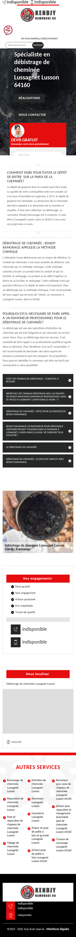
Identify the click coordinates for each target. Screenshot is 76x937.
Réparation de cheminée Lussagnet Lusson (15, 804)
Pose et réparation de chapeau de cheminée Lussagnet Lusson (15, 826)
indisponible (17, 2)
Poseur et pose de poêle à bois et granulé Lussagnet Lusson (40, 835)
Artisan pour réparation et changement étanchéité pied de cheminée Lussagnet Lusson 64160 (63, 819)
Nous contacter (32, 115)
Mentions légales (57, 929)
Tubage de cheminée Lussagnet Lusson (13, 848)
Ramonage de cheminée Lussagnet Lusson (15, 786)
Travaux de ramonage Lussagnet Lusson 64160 (63, 845)
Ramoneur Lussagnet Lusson (38, 802)
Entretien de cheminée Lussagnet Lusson (39, 786)
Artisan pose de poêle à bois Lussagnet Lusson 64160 (40, 856)
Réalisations (29, 98)
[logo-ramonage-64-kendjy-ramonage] (38, 14)
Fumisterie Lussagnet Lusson (38, 817)
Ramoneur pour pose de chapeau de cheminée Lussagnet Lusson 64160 (63, 789)
